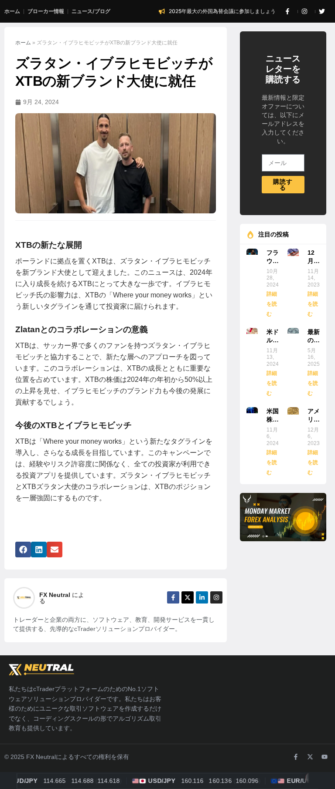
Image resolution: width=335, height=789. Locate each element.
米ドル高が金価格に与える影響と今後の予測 (273, 336)
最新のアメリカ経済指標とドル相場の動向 (314, 336)
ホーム (23, 43)
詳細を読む (272, 304)
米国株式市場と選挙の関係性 (273, 416)
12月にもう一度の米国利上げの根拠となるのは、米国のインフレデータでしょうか (314, 257)
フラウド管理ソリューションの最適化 (273, 257)
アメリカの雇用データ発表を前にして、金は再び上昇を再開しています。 (314, 416)
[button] (23, 549)
